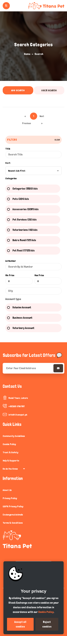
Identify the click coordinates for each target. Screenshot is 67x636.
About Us (7, 490)
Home (27, 54)
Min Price (9, 275)
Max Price (39, 275)
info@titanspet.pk (17, 414)
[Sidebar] (6, 5)
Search (38, 54)
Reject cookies (46, 624)
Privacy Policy (10, 498)
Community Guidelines (14, 436)
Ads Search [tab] (18, 90)
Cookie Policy (9, 444)
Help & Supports (11, 460)
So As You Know (10, 468)
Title (7, 148)
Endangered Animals (13, 514)
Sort (7, 162)
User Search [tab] (49, 90)
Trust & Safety (10, 452)
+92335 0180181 (16, 406)
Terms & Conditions (13, 522)
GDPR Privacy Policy (13, 506)
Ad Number (10, 260)
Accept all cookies (20, 624)
